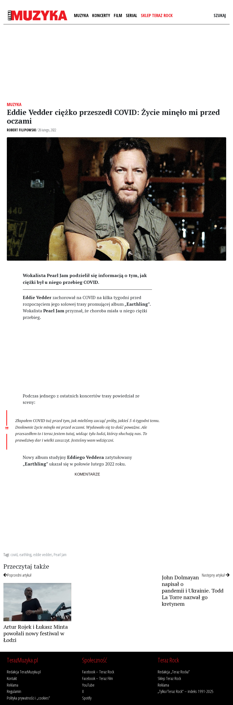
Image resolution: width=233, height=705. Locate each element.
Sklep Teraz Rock (157, 15)
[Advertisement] (116, 63)
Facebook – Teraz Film (97, 678)
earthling (25, 554)
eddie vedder (42, 554)
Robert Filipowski (21, 129)
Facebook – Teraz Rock (98, 672)
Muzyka (81, 15)
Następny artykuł (214, 575)
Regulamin (14, 691)
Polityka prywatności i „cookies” (28, 698)
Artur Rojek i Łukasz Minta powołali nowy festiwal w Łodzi (35, 633)
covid (14, 554)
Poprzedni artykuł (19, 575)
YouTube (88, 685)
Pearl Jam (60, 554)
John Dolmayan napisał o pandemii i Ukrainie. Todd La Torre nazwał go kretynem (192, 590)
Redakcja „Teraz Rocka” (174, 672)
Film (118, 15)
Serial (131, 15)
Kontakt (12, 678)
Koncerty (101, 15)
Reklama (12, 685)
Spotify (86, 698)
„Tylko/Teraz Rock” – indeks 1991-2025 (185, 691)
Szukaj (220, 15)
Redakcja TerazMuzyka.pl (24, 672)
